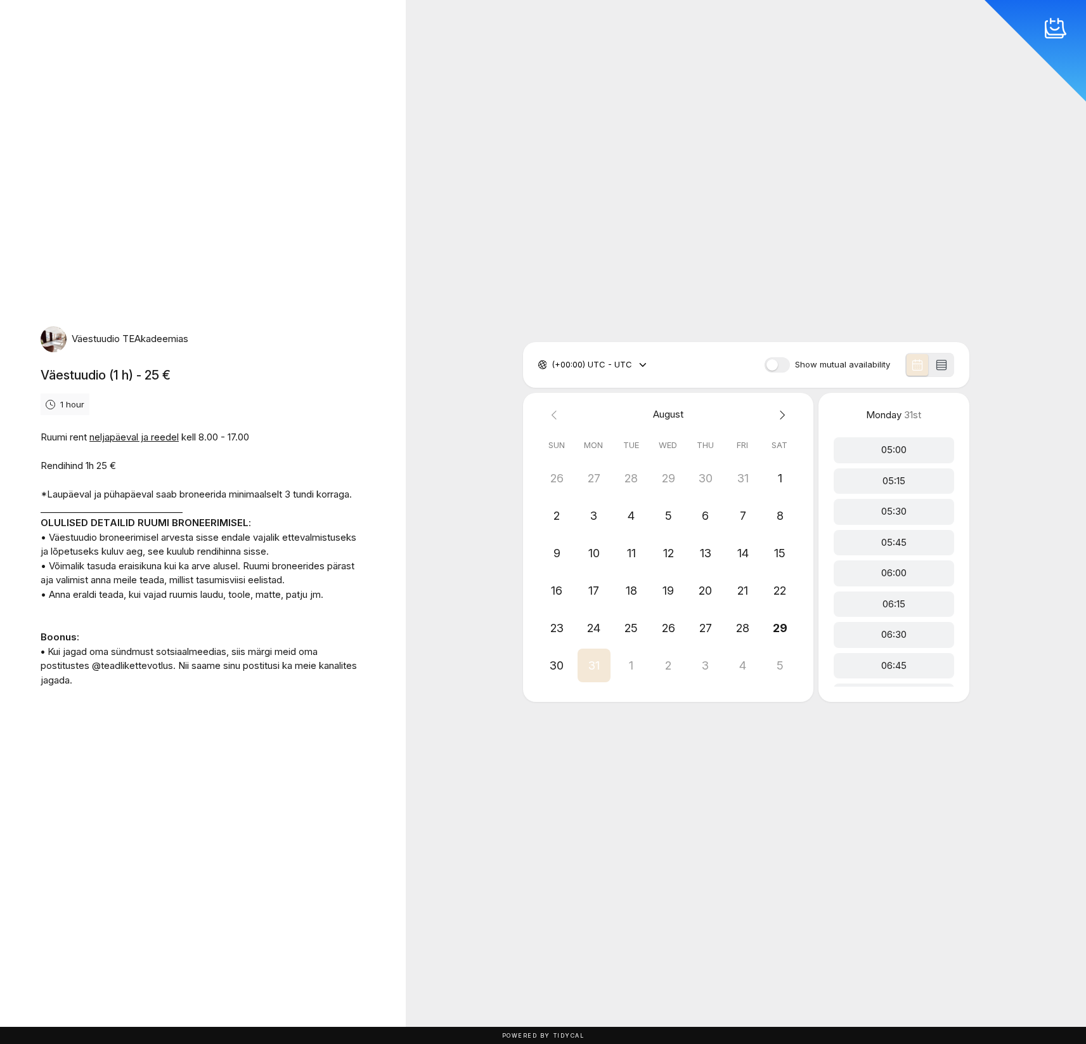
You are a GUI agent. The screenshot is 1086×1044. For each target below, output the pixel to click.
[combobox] (553, 365)
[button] (593, 665)
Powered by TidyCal (543, 1035)
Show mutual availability (842, 364)
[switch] (777, 365)
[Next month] (780, 415)
